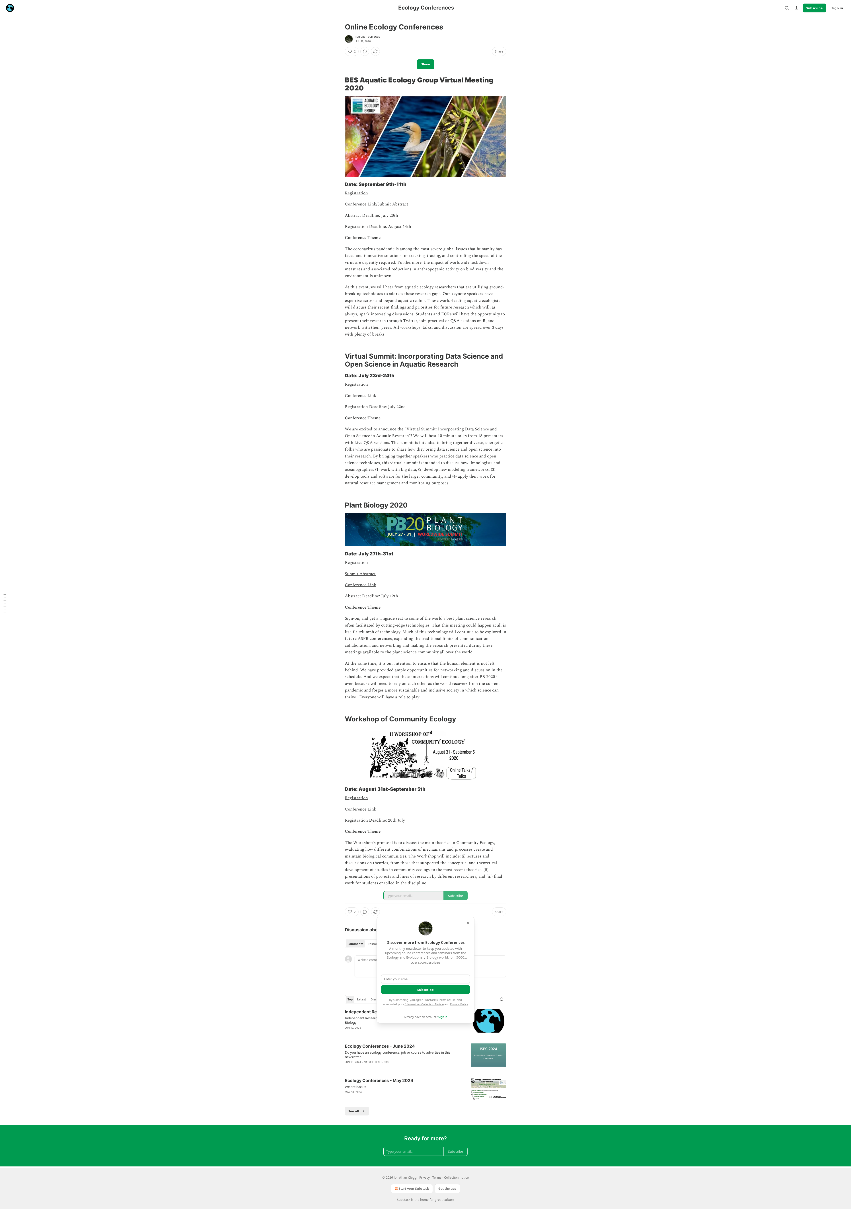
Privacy (424, 1177)
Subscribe (814, 8)
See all (353, 1111)
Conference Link (360, 396)
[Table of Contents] (5, 604)
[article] (425, 1057)
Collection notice (456, 1177)
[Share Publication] (796, 8)
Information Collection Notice (424, 1004)
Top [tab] (350, 999)
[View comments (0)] (364, 51)
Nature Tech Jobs (367, 36)
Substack (403, 1199)
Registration (356, 193)
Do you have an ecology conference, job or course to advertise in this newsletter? (397, 1054)
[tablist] (364, 943)
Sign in (837, 8)
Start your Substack (414, 1188)
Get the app (447, 1188)
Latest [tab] (361, 999)
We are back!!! (355, 1086)
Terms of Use (446, 1000)
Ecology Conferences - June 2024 (380, 1046)
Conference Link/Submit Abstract (376, 204)
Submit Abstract (360, 574)
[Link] (338, 84)
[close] (468, 923)
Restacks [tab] (374, 944)
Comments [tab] (355, 944)
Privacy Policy (459, 1004)
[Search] (786, 8)
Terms (436, 1177)
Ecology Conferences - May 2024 (379, 1080)
